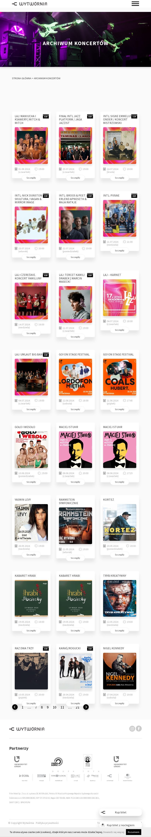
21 (77, 707)
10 (54, 707)
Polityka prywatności (47, 823)
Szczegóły (31, 177)
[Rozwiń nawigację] (135, 4)
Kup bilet (121, 812)
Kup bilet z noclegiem (120, 825)
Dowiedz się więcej (113, 832)
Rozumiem (133, 832)
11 (62, 707)
